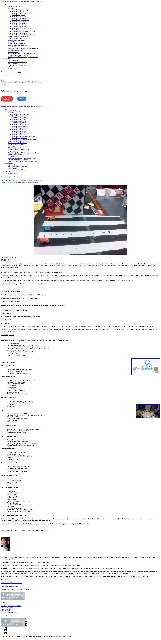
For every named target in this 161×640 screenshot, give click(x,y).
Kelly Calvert (6, 284)
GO (19, 72)
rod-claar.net (4, 579)
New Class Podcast (6, 323)
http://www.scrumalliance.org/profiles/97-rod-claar (15, 589)
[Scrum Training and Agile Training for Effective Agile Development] (21, 1)
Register (6, 75)
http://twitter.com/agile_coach (9, 586)
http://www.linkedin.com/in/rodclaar (11, 583)
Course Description (6, 320)
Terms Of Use (66, 636)
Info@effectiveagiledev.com (9, 612)
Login (2, 80)
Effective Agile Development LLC (11, 606)
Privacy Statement (56, 636)
